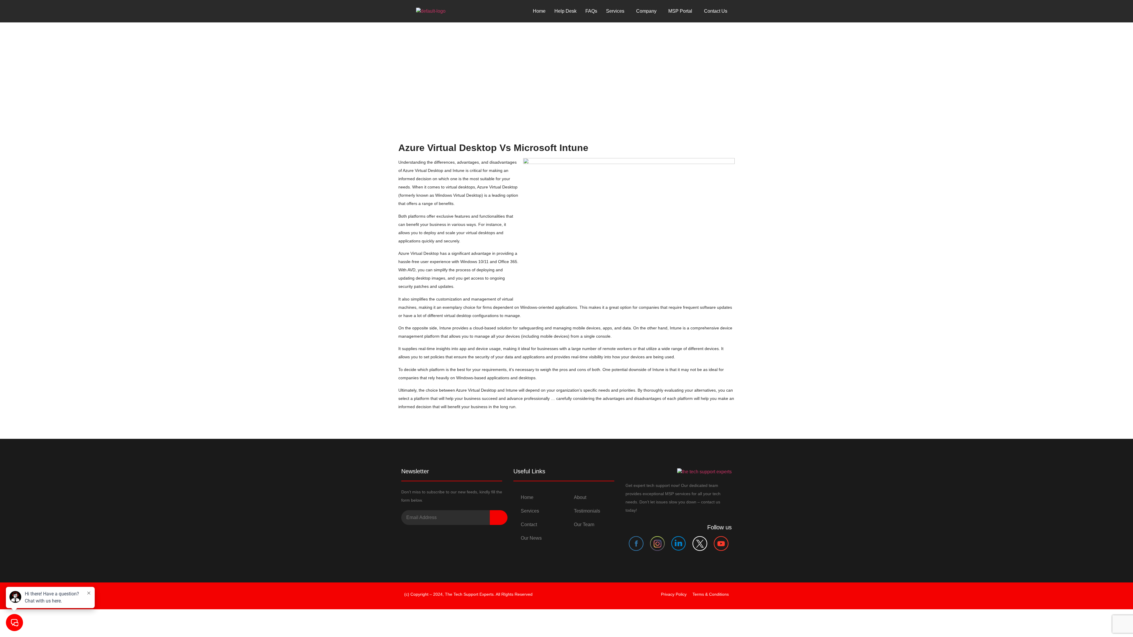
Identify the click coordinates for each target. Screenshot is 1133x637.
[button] (617, 11)
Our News (531, 538)
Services (530, 510)
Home (539, 11)
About (580, 497)
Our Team (584, 524)
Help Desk (565, 11)
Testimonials (587, 510)
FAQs (591, 11)
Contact (529, 524)
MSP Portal (680, 11)
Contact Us (715, 11)
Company (646, 11)
